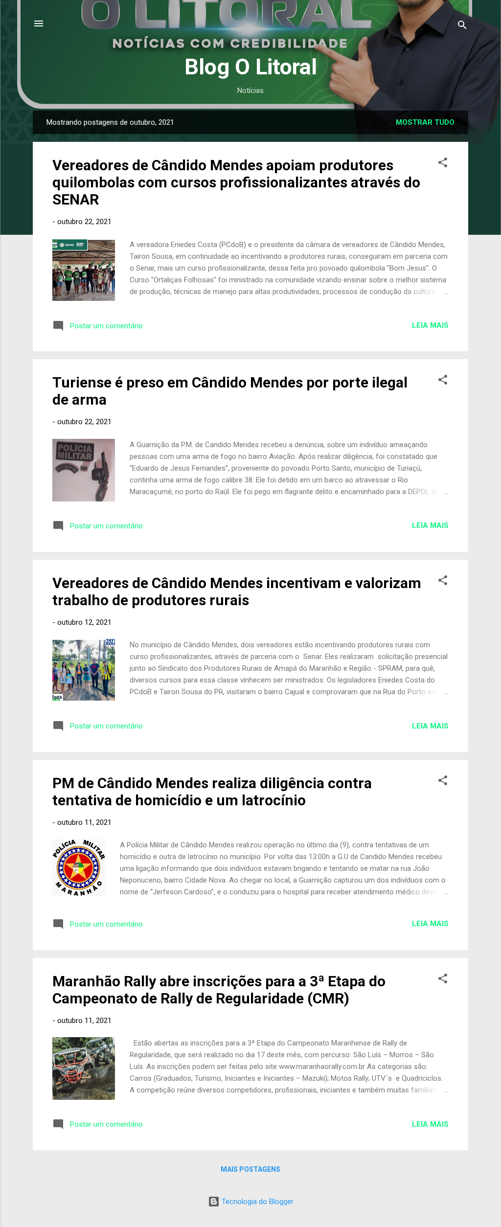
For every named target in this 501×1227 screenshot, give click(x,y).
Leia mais (430, 325)
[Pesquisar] (462, 27)
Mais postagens (250, 1169)
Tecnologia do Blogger (257, 1201)
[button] (443, 164)
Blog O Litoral (250, 67)
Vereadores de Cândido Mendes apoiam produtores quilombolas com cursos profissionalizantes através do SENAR (236, 182)
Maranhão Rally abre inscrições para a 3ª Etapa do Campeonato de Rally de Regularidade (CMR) (219, 990)
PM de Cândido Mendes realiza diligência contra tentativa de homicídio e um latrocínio (212, 791)
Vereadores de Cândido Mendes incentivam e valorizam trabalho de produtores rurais (236, 591)
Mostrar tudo (425, 122)
